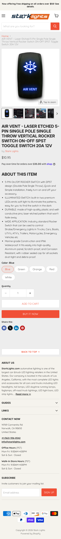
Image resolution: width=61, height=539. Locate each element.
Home (5, 36)
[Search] (55, 26)
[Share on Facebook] (4, 328)
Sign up (49, 492)
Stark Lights (11, 151)
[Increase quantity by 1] (30, 293)
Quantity (6, 286)
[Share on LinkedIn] (16, 328)
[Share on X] (10, 328)
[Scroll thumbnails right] (56, 114)
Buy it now (30, 314)
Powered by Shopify (30, 533)
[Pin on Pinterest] (22, 328)
